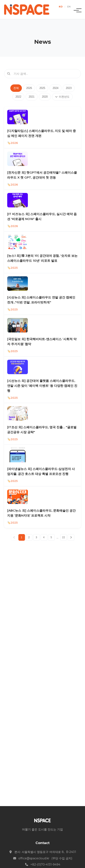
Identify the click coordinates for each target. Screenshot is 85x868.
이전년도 (64, 96)
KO (61, 6)
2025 (42, 88)
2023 (69, 88)
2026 (29, 88)
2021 (31, 96)
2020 (45, 96)
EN (69, 6)
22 (63, 537)
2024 (55, 88)
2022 (18, 96)
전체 (16, 88)
